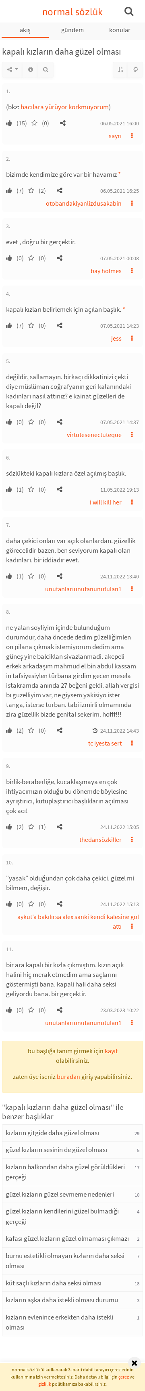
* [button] (119, 174)
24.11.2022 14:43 (119, 730)
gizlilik (44, 1384)
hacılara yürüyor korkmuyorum (65, 106)
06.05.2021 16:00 (119, 123)
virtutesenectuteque (94, 435)
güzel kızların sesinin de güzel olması (56, 1149)
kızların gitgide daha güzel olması (52, 1132)
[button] (63, 123)
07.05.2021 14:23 (119, 325)
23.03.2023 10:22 (119, 1010)
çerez (123, 1377)
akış (25, 30)
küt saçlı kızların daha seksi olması (54, 1283)
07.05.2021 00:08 (119, 258)
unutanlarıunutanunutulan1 (83, 589)
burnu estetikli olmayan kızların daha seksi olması (65, 1260)
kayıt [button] (111, 1051)
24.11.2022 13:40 (119, 576)
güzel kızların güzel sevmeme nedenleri (60, 1194)
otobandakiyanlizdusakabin (84, 203)
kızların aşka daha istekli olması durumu (62, 1299)
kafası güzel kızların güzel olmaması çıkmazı (67, 1238)
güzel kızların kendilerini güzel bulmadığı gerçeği (62, 1216)
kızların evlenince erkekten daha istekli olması (59, 1322)
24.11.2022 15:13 (119, 904)
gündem (72, 30)
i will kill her (106, 502)
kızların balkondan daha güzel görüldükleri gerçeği (65, 1172)
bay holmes (106, 271)
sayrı (115, 136)
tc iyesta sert (105, 743)
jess (116, 338)
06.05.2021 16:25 (119, 190)
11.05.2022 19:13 (119, 489)
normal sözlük (72, 11)
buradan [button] (68, 1076)
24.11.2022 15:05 (119, 827)
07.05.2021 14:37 (119, 422)
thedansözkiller (100, 839)
